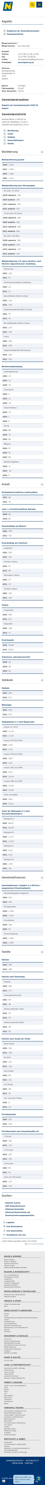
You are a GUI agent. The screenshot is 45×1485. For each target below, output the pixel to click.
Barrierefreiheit (15, 1460)
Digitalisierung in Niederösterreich (14, 1294)
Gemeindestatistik (15, 34)
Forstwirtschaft (9, 1370)
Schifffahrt (7, 1433)
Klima (6, 1391)
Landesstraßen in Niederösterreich (15, 1415)
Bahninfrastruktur (9, 1419)
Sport (6, 1306)
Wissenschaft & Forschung (12, 1287)
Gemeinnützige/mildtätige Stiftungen (15, 1267)
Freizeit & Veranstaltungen (12, 1304)
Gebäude (11, 137)
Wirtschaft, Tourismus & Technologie (15, 1452)
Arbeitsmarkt (8, 1442)
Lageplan (10, 1222)
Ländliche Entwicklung (11, 1376)
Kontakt (29, 1463)
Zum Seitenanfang (35, 1244)
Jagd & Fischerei (9, 1372)
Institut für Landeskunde (11, 1283)
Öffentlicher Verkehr (10, 1431)
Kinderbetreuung (9, 1322)
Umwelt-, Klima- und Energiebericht (15, 1385)
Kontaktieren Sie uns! (16, 1235)
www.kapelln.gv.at (26, 62)
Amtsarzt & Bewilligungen (12, 1341)
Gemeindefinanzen (15, 140)
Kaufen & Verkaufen (10, 1261)
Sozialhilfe (7, 1351)
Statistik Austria (12, 1203)
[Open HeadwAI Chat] (38, 1478)
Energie (6, 1389)
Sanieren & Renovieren (11, 1263)
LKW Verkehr (8, 1425)
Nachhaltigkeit (8, 1395)
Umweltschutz (8, 1401)
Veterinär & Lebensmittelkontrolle (14, 1378)
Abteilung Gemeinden (14, 1209)
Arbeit (10, 134)
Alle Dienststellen (15, 1231)
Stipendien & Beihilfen (11, 1285)
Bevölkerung (12, 130)
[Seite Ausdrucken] (4, 1482)
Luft (5, 1393)
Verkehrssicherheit (10, 1435)
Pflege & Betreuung (10, 1347)
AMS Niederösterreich (15, 1206)
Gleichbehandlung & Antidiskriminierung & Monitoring (21, 1318)
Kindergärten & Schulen (11, 1277)
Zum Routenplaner (14, 1226)
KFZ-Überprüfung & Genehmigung (14, 1423)
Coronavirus (8, 1339)
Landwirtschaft (8, 1374)
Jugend (6, 1320)
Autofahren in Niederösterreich (13, 1417)
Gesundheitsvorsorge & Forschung (15, 1345)
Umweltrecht (8, 1399)
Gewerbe (6, 1446)
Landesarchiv (8, 1279)
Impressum (17, 1463)
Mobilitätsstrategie (9, 1429)
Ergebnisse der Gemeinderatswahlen (23, 31)
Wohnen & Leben (9, 1265)
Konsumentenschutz (10, 1323)
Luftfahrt (7, 1427)
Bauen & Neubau (9, 1260)
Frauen (6, 1316)
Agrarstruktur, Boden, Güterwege (14, 1368)
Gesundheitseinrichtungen (12, 1343)
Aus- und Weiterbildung (11, 1275)
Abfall (6, 1387)
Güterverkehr (8, 1421)
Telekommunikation (10, 1296)
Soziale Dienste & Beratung (12, 1349)
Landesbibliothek (9, 1281)
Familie (10, 143)
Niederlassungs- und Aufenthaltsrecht (16, 1327)
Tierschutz (7, 1331)
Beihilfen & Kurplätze (10, 1353)
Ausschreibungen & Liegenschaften (15, 1444)
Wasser (6, 1403)
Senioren (7, 1329)
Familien (6, 1314)
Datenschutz (32, 1460)
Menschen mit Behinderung (12, 1325)
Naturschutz (8, 1397)
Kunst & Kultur (8, 1360)
